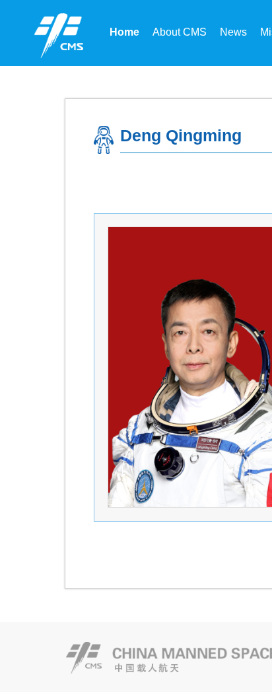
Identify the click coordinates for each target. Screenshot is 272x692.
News (233, 32)
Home (124, 32)
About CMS (180, 32)
